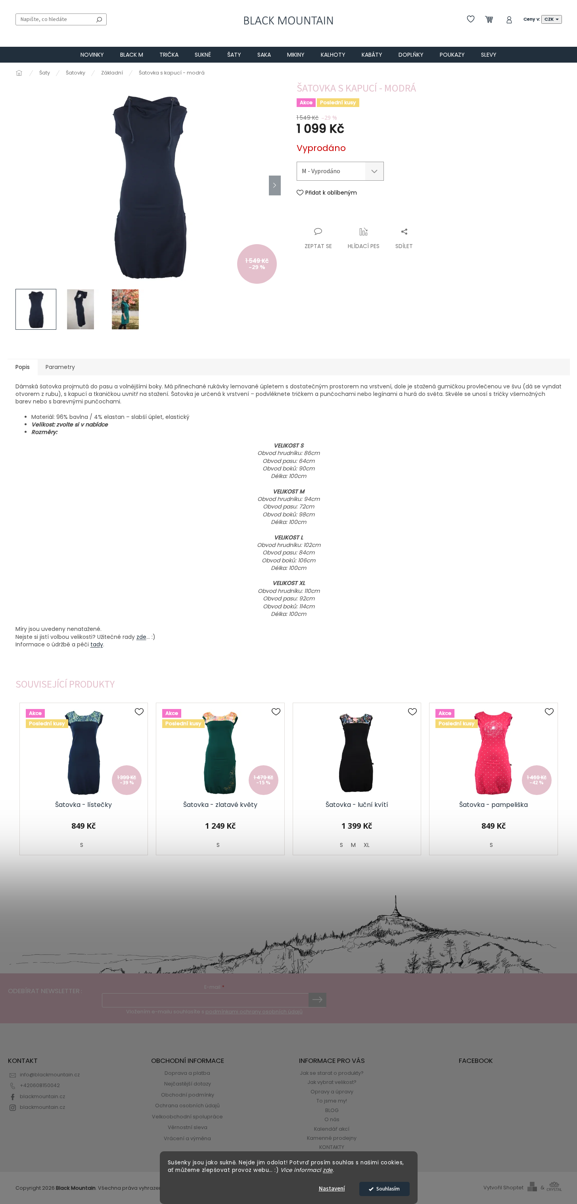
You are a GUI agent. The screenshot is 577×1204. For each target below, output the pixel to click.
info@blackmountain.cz (50, 1074)
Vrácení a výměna (187, 1138)
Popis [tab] (22, 367)
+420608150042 (40, 1085)
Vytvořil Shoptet (503, 1187)
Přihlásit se (317, 1000)
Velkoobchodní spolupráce (187, 1116)
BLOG (332, 1110)
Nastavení (332, 1189)
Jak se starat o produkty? (332, 1073)
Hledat (99, 19)
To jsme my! (331, 1100)
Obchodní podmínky (187, 1094)
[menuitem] (92, 55)
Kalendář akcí (331, 1129)
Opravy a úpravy (332, 1091)
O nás (331, 1119)
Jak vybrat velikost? (332, 1082)
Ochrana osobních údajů (187, 1105)
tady (96, 644)
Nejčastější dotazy (187, 1083)
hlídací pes (364, 246)
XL (367, 845)
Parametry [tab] (60, 367)
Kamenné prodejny (332, 1138)
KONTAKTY (331, 1147)
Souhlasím (388, 1189)
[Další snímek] (275, 185)
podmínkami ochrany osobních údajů (254, 1011)
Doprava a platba (187, 1073)
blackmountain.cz (42, 1096)
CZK (549, 19)
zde (328, 1170)
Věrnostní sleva (187, 1127)
